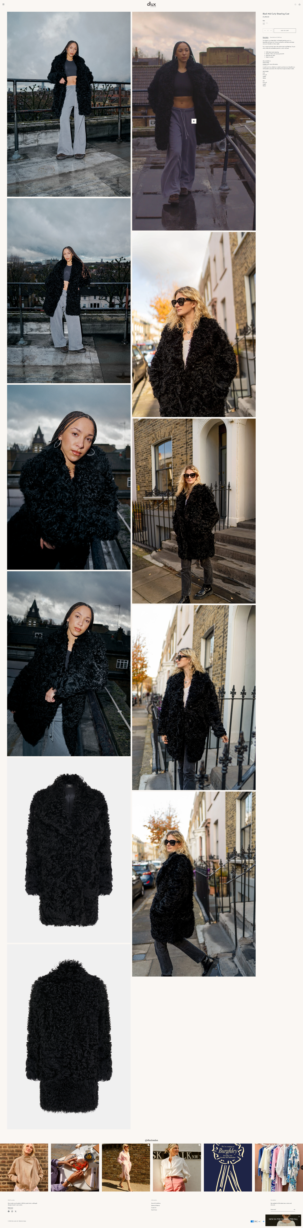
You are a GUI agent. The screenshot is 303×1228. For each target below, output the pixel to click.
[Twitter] (15, 1211)
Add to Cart (285, 30)
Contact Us (153, 1207)
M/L (267, 23)
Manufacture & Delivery (276, 37)
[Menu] (3, 4)
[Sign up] (294, 1209)
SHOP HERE (283, 1223)
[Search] (295, 4)
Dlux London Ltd (15, 1221)
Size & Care (154, 1210)
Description (265, 37)
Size (264, 20)
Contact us (265, 64)
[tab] (266, 37)
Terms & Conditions (155, 1203)
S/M (264, 23)
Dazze (25, 1221)
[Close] (299, 1216)
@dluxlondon (151, 1140)
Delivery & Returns (155, 1205)
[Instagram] (12, 1211)
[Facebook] (8, 1211)
